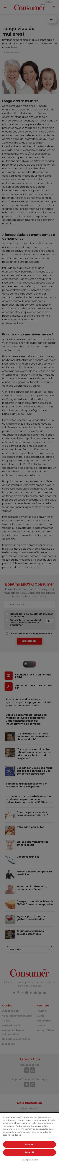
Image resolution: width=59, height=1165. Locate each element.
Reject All (29, 1152)
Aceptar (29, 1144)
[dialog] (29, 1138)
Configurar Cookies (30, 1160)
